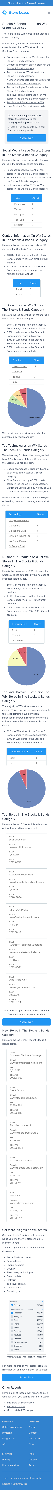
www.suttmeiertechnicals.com (25, 952)
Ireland (16, 376)
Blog (31, 1444)
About (32, 1427)
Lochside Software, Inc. (15, 1483)
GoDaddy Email (17, 546)
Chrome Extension (36, 3)
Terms (32, 1465)
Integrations (8, 1438)
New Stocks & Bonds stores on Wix (26, 106)
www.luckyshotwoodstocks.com (26, 882)
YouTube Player (17, 541)
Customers (34, 1438)
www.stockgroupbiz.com (23, 1097)
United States (19, 366)
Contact (33, 1432)
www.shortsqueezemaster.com (26, 1167)
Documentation (10, 1465)
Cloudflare (14, 525)
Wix (23, 33)
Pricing (6, 1459)
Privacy (33, 1459)
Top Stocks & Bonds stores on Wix (25, 102)
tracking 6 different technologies (26, 455)
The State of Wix (16, 1406)
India (15, 382)
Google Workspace (19, 520)
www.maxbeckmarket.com (24, 1132)
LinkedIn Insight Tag (19, 535)
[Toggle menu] (49, 12)
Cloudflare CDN (17, 530)
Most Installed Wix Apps (20, 1410)
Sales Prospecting (12, 1427)
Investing (7, 1432)
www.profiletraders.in (20, 847)
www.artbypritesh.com (22, 1203)
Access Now (26, 138)
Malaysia (17, 371)
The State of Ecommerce (20, 1402)
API (4, 1444)
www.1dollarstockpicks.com (24, 917)
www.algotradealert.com (22, 987)
